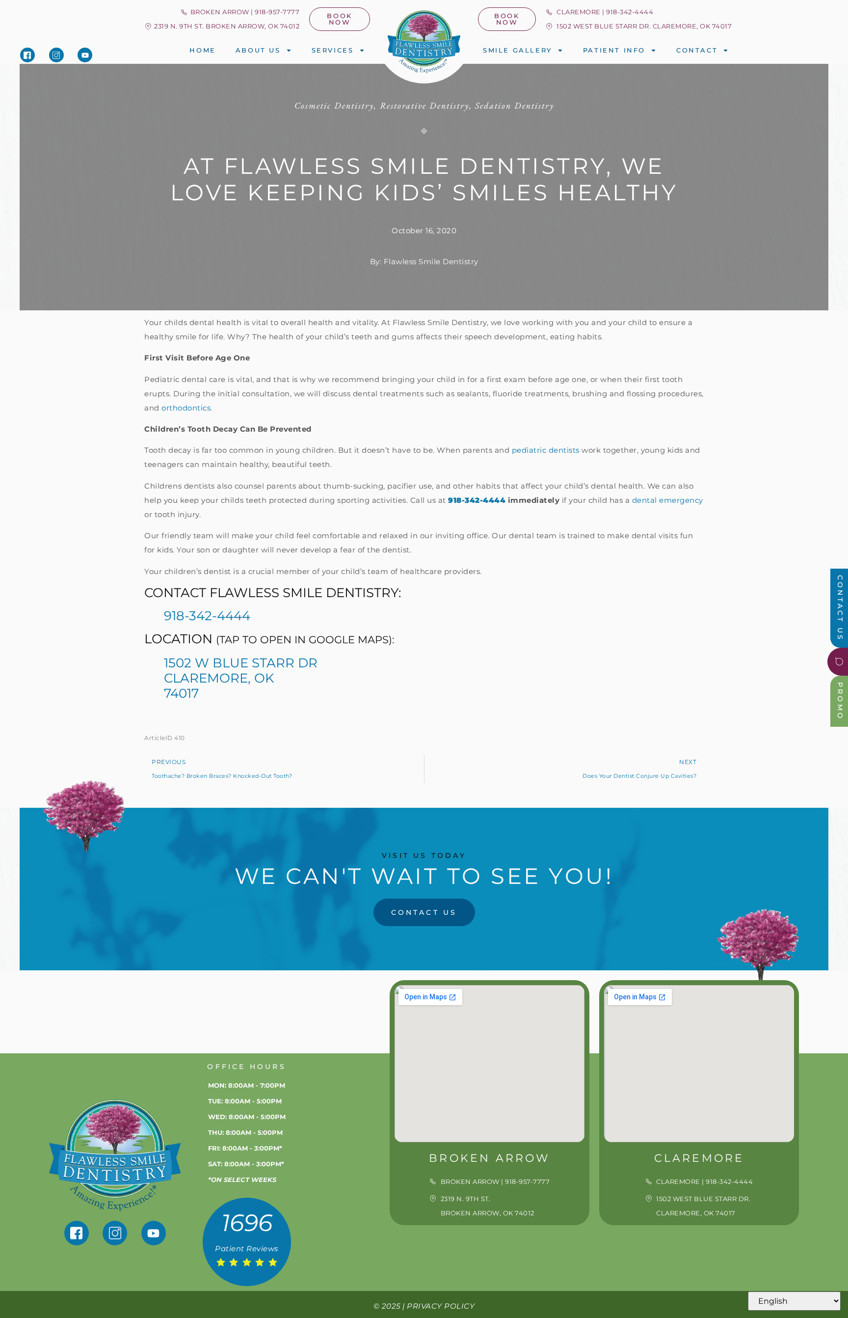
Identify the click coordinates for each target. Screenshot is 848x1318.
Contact (696, 50)
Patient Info (614, 50)
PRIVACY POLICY (441, 1306)
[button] (221, 26)
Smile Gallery (517, 50)
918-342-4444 (207, 616)
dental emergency (667, 500)
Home (202, 50)
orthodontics (186, 407)
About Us (258, 50)
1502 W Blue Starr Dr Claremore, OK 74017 (241, 678)
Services (333, 50)
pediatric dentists (546, 450)
